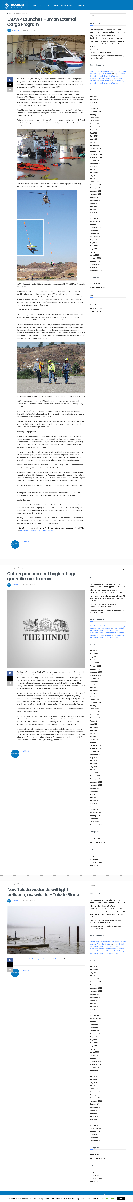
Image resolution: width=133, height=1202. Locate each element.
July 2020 (93, 243)
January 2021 (95, 225)
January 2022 (95, 188)
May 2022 (93, 176)
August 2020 (94, 240)
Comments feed (96, 308)
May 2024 (93, 102)
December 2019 (96, 264)
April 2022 (93, 179)
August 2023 (94, 130)
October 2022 (95, 160)
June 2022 (94, 173)
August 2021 (94, 203)
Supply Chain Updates (49, 5)
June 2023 (94, 136)
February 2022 (95, 185)
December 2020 (96, 228)
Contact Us (79, 5)
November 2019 (96, 267)
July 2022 (93, 170)
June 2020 (94, 246)
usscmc (16, 30)
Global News (66, 5)
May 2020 (93, 249)
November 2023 (96, 121)
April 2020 (93, 252)
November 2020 (96, 231)
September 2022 (96, 163)
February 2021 (95, 222)
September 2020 (96, 237)
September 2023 (96, 127)
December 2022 (96, 154)
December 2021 (96, 191)
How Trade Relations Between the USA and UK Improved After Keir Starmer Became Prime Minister (107, 44)
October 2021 (95, 197)
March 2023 (94, 145)
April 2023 (93, 142)
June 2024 (94, 99)
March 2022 (94, 182)
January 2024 (95, 115)
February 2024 (95, 112)
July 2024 (93, 96)
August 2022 (94, 166)
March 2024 (94, 109)
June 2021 (93, 209)
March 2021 (94, 218)
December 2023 (96, 118)
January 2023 (95, 151)
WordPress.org (95, 311)
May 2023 (93, 139)
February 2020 (95, 258)
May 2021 (93, 212)
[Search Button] (124, 15)
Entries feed (94, 305)
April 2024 (94, 105)
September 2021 (96, 200)
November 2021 (96, 194)
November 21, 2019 (29, 30)
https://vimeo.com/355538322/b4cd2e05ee (36, 530)
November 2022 (96, 157)
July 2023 (93, 133)
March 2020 (94, 255)
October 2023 (95, 124)
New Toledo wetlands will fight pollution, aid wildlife (37, 959)
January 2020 (95, 261)
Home (35, 5)
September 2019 (96, 270)
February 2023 (95, 148)
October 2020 (95, 234)
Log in (92, 302)
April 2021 (93, 215)
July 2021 (93, 206)
